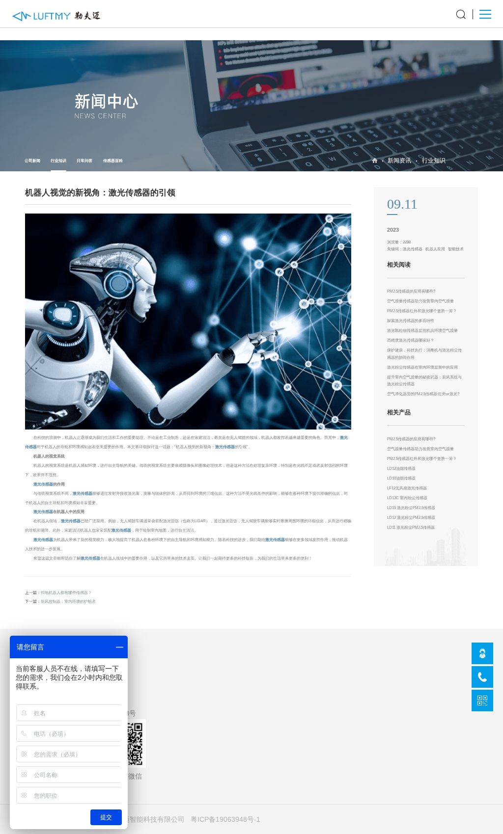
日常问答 (84, 161)
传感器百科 (113, 161)
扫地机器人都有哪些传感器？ (66, 593)
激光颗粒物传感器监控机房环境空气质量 (422, 330)
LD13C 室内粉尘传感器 (407, 498)
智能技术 (456, 249)
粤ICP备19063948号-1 (225, 819)
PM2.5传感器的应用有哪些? (411, 291)
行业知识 (58, 161)
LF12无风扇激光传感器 (407, 488)
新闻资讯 (399, 160)
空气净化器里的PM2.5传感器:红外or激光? (423, 394)
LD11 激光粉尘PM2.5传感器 (411, 527)
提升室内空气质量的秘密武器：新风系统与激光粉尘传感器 (424, 380)
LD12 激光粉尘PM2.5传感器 (411, 517)
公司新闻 (32, 161)
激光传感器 (225, 447)
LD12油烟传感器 (401, 468)
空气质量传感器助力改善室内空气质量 (420, 301)
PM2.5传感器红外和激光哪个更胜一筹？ (422, 311)
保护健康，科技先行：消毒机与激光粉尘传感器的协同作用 (424, 353)
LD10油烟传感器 (401, 478)
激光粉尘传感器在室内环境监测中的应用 (422, 367)
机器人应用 (435, 249)
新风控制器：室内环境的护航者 (68, 601)
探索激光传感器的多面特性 (410, 321)
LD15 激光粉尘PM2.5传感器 (411, 508)
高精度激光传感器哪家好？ (410, 340)
